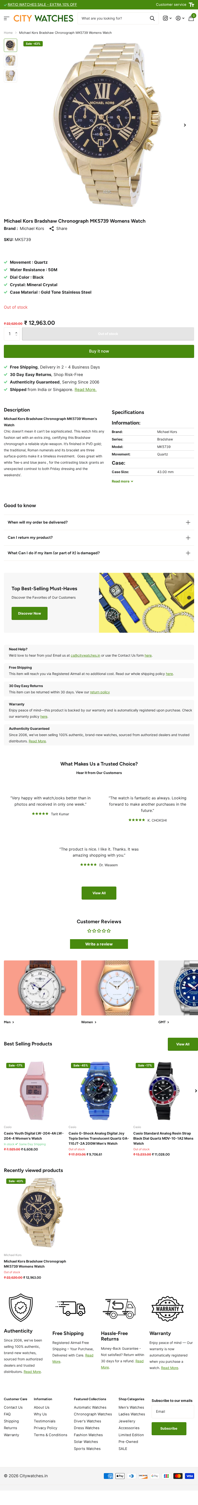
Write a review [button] (99, 944)
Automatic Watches (90, 1407)
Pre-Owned (128, 1442)
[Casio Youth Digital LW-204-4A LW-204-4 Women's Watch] (34, 1090)
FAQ (7, 1414)
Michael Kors (32, 228)
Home (8, 33)
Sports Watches (87, 1449)
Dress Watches (86, 1428)
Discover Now (29, 613)
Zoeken (152, 18)
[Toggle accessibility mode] (191, 4)
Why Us (40, 1414)
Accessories (129, 1428)
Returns (10, 1428)
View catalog (6, 18)
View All (99, 893)
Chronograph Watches (93, 1414)
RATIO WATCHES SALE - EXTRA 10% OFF (42, 4)
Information (43, 1399)
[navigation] (10, 45)
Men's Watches (131, 1407)
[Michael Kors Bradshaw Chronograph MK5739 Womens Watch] (40, 1212)
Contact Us (13, 1407)
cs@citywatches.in (85, 655)
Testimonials (45, 1421)
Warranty (11, 1435)
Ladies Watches (132, 1414)
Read (120, 481)
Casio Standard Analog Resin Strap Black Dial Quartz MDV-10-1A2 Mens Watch (163, 1138)
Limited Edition (131, 1435)
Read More (37, 741)
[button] (185, 125)
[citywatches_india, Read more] (167, 18)
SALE (123, 1449)
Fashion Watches (88, 1435)
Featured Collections (90, 1399)
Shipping (11, 1421)
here (148, 655)
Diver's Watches (87, 1421)
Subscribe (169, 1428)
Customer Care (15, 1399)
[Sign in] (180, 18)
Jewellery (127, 1421)
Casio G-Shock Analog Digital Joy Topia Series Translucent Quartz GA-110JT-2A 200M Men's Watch (99, 1138)
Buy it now (99, 351)
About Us (42, 1407)
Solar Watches (86, 1442)
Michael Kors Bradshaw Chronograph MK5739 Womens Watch (35, 1263)
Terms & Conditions (50, 1435)
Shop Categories (131, 1399)
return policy (100, 692)
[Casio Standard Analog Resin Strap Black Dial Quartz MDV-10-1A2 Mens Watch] (163, 1090)
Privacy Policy (45, 1428)
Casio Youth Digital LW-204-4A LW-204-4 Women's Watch (34, 1135)
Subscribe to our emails (172, 1401)
